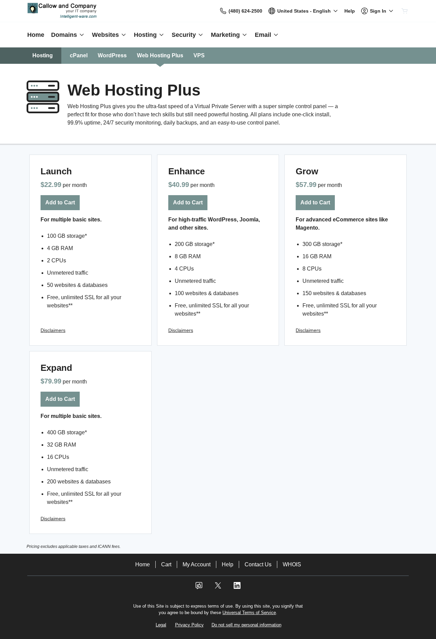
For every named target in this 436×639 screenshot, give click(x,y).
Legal (161, 624)
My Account (197, 564)
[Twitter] (218, 588)
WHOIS (292, 564)
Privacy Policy (189, 624)
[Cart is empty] (404, 10)
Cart (166, 564)
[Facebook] (199, 588)
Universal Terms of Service (249, 612)
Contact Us (258, 564)
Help (227, 564)
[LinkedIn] (237, 588)
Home (142, 564)
